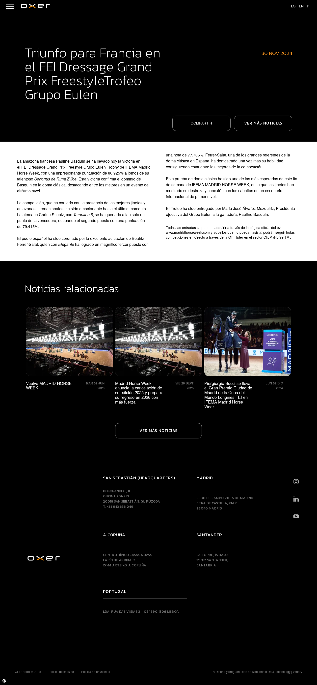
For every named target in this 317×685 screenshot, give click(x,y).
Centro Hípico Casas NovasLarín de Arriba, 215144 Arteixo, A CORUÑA (127, 560)
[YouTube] (296, 516)
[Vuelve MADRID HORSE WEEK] (69, 358)
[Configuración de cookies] (4, 681)
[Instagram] (296, 482)
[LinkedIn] (296, 499)
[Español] (291, 6)
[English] (299, 6)
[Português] (307, 6)
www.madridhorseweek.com (188, 232)
